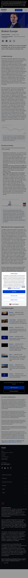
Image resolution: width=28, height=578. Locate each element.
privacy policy (20, 288)
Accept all (14, 291)
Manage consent (14, 299)
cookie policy (11, 288)
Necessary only (14, 295)
